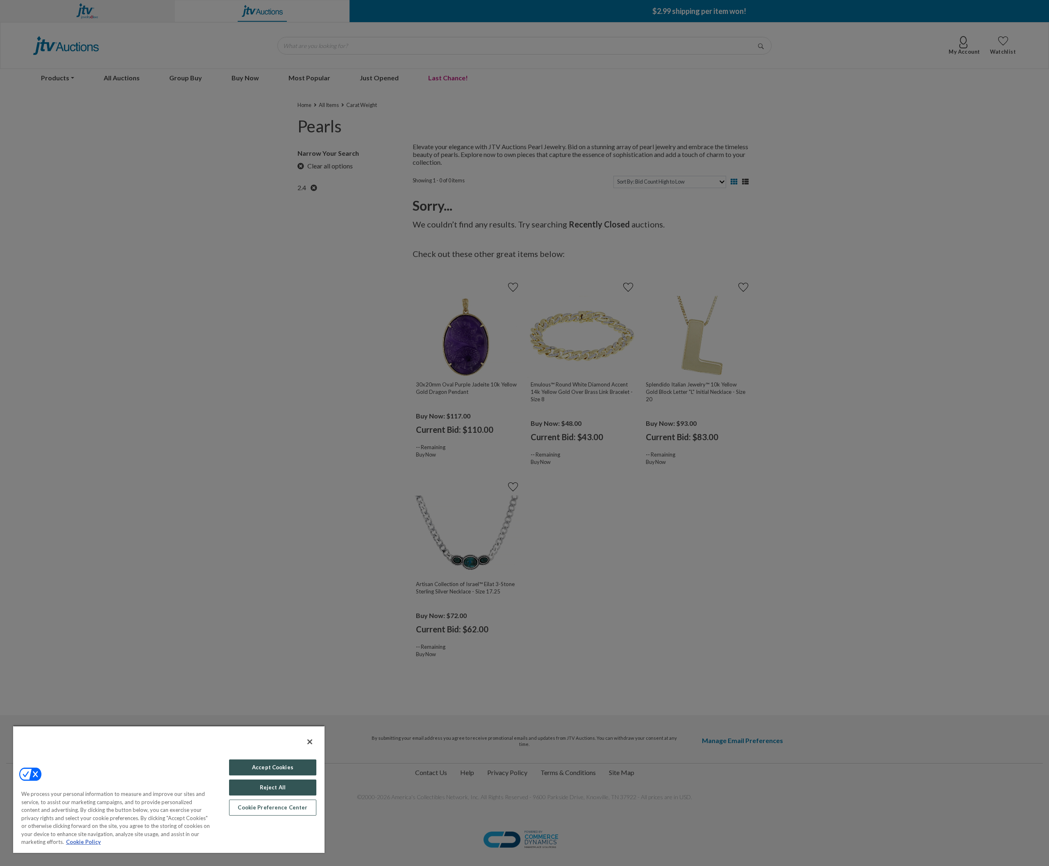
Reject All (273, 787)
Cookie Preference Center (272, 807)
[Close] (310, 742)
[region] (169, 789)
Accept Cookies (272, 767)
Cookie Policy (83, 842)
